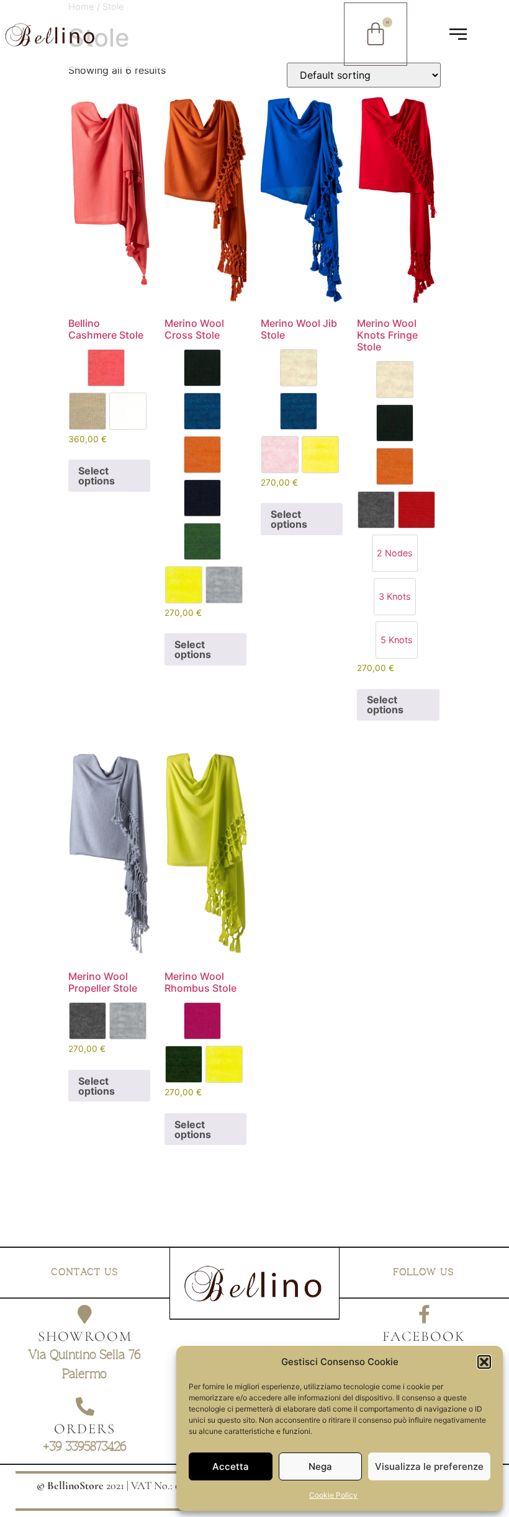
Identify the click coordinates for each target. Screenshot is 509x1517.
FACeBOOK (424, 1336)
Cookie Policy (333, 1495)
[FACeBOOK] (424, 1314)
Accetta (230, 1466)
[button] (484, 1362)
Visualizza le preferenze (429, 1466)
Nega (320, 1466)
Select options (96, 476)
